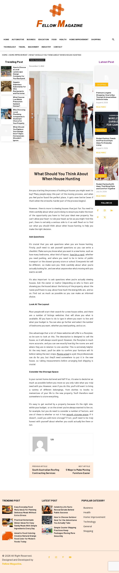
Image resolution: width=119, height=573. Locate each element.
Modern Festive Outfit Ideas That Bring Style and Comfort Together (105, 186)
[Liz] (40, 444)
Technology (10, 47)
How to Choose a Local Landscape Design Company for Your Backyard (19, 72)
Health (62, 39)
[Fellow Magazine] (59, 18)
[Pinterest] (97, 217)
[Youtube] (70, 557)
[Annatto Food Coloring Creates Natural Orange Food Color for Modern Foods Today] (7, 536)
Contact (58, 47)
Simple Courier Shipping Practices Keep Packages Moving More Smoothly (65, 531)
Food (54, 39)
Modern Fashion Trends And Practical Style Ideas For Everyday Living (106, 141)
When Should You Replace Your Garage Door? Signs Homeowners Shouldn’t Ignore (18, 133)
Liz (52, 439)
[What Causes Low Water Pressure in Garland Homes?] (6, 101)
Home (6, 39)
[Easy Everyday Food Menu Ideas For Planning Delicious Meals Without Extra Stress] (7, 509)
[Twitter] (104, 217)
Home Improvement (78, 39)
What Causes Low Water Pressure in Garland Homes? (18, 101)
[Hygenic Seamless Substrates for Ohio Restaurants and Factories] (6, 86)
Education (43, 39)
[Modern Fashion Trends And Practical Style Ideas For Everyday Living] (106, 123)
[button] (113, 39)
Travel (22, 47)
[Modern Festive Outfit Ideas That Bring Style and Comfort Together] (106, 169)
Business (31, 39)
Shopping (96, 39)
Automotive (18, 39)
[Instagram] (104, 210)
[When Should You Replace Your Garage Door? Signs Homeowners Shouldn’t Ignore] (6, 131)
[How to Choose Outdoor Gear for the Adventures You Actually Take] (47, 520)
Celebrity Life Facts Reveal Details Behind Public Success (64, 510)
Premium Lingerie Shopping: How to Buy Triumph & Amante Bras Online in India (106, 96)
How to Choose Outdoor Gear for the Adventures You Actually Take (65, 520)
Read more (101, 107)
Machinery (33, 47)
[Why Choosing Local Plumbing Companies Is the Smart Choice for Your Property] (6, 114)
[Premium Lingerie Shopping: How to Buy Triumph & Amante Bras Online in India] (106, 77)
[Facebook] (97, 210)
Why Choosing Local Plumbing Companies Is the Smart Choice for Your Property (19, 116)
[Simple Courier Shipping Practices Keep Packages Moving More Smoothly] (47, 530)
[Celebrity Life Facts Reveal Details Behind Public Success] (47, 509)
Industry (46, 47)
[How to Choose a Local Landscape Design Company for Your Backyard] (6, 71)
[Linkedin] (111, 210)
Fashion (101, 130)
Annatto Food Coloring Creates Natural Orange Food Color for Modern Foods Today (25, 537)
